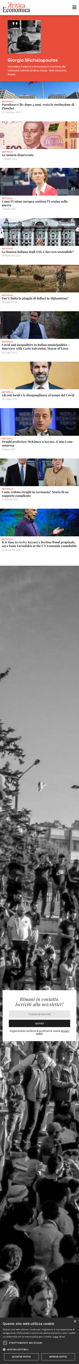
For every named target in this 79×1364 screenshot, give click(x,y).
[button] (39, 1349)
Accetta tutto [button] (21, 1356)
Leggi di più (59, 1336)
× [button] (74, 1321)
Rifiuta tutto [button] (58, 1356)
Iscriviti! (39, 1023)
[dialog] (39, 1341)
